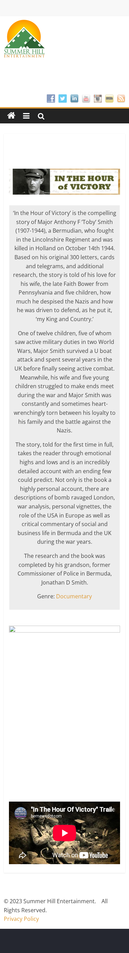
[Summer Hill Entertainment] (11, 116)
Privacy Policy (21, 919)
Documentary (74, 596)
